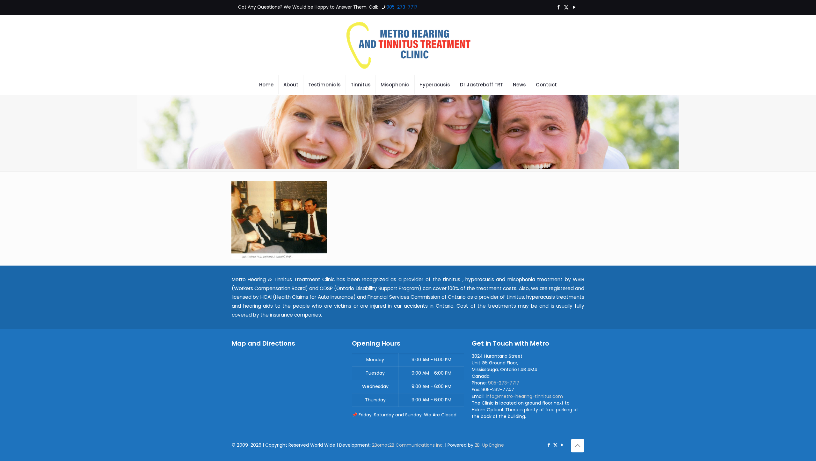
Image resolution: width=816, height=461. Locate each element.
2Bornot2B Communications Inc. (408, 445)
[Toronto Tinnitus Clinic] (408, 45)
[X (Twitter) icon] (566, 7)
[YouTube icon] (574, 7)
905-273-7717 (402, 7)
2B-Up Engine (489, 445)
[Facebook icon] (558, 7)
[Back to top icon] (577, 445)
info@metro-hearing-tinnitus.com (524, 396)
